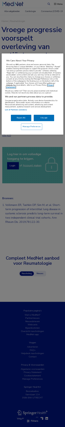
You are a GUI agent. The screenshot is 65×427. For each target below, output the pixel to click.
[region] (32, 94)
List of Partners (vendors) (16, 110)
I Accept (43, 118)
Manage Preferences (32, 126)
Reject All (21, 118)
